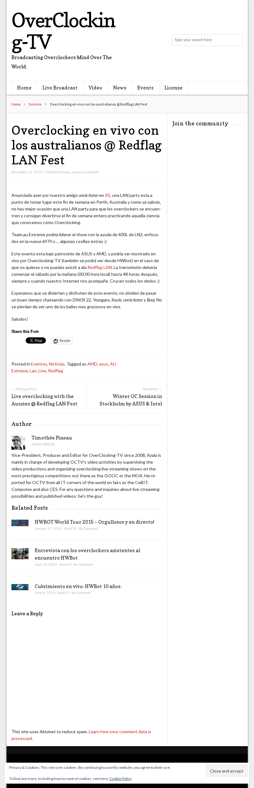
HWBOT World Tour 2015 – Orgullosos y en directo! (94, 522)
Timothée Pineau (57, 172)
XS (107, 195)
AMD (92, 363)
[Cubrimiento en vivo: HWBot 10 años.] (19, 588)
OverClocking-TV (63, 31)
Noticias (57, 363)
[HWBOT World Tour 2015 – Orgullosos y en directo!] (19, 524)
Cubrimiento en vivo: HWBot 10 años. (78, 586)
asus (103, 363)
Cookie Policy (120, 778)
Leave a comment (85, 172)
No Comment (88, 528)
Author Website (43, 444)
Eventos (35, 104)
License (173, 87)
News (119, 87)
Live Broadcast (59, 87)
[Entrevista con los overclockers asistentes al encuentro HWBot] (19, 556)
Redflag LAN (99, 267)
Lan (33, 370)
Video (95, 87)
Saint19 (70, 528)
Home (24, 87)
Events (145, 87)
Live (42, 370)
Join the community (200, 123)
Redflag (55, 370)
